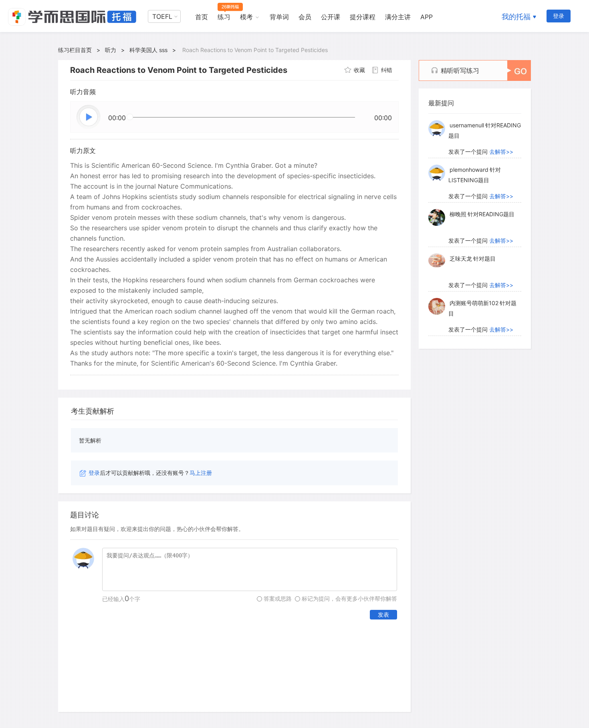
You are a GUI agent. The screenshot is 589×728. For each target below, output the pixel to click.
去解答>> (501, 151)
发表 (383, 614)
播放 (89, 117)
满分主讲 (398, 17)
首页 (201, 17)
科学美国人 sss (148, 49)
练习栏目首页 (75, 49)
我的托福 (516, 16)
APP (426, 17)
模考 (246, 17)
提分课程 (362, 17)
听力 (110, 49)
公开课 (330, 17)
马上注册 (201, 472)
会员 (305, 17)
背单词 (279, 17)
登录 (558, 15)
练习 (224, 17)
